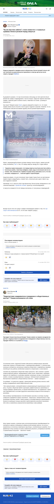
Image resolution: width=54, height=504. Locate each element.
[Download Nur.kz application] (27, 3)
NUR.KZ (16, 74)
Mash (20, 105)
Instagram (44, 280)
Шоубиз (5, 12)
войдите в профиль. (10, 247)
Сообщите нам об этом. (25, 215)
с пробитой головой (20, 185)
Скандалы (30, 12)
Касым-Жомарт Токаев (15, 466)
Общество (5, 288)
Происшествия (37, 12)
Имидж (25, 12)
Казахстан (6, 466)
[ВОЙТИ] (50, 8)
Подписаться (44, 435)
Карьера (12, 12)
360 (15, 164)
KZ (46, 8)
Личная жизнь (19, 12)
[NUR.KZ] (27, 9)
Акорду (25, 340)
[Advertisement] (27, 85)
